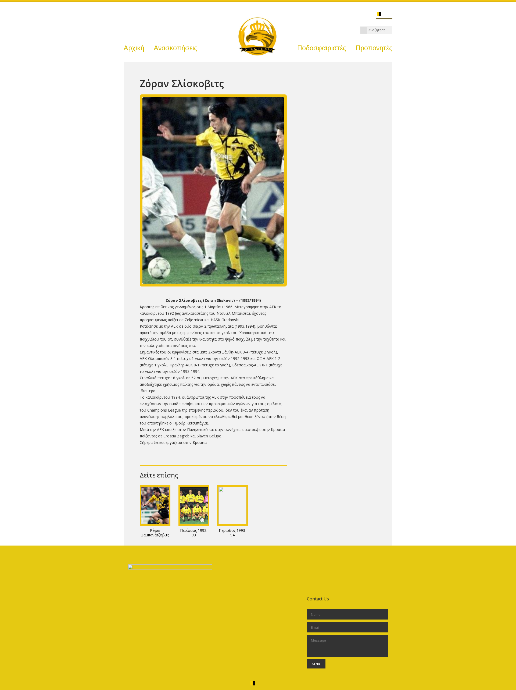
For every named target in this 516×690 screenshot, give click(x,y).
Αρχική (134, 48)
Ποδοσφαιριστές (321, 48)
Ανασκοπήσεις (175, 48)
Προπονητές (374, 48)
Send (316, 664)
